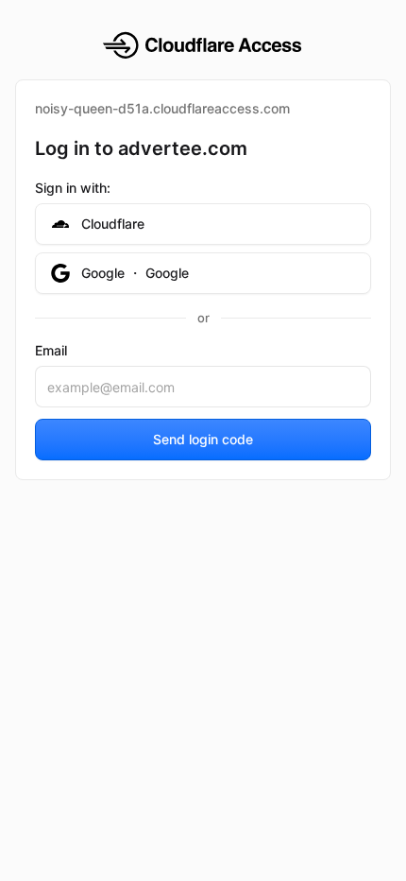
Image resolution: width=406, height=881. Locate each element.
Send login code (203, 439)
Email (51, 350)
